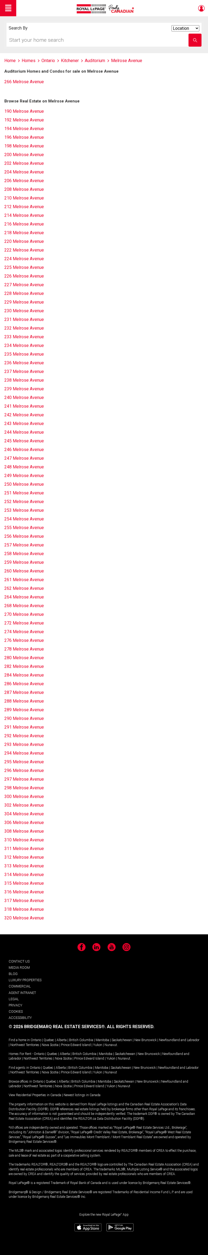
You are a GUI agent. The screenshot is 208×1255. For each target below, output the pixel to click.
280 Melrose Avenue (24, 657)
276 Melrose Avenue (24, 640)
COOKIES (16, 1011)
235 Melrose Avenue (24, 354)
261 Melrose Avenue (24, 579)
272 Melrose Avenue (24, 623)
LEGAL (14, 999)
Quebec (49, 1040)
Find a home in (19, 1040)
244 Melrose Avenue (24, 432)
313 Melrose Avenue (24, 865)
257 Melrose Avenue (24, 545)
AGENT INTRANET (22, 993)
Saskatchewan (122, 1040)
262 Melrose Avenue (24, 588)
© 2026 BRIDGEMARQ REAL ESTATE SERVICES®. (57, 1026)
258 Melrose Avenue (24, 553)
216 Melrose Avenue (24, 224)
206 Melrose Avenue (24, 180)
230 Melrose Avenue (24, 310)
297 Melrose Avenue (24, 779)
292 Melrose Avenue (24, 735)
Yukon (97, 1045)
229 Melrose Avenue (24, 302)
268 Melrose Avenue (24, 605)
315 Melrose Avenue (24, 883)
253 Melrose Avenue (24, 510)
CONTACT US (19, 961)
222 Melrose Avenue (24, 250)
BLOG (13, 974)
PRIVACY (15, 1005)
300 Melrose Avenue (24, 796)
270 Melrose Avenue (24, 614)
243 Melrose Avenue (24, 423)
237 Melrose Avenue (24, 371)
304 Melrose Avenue (24, 813)
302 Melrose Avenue (24, 805)
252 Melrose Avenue (24, 501)
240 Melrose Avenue (24, 397)
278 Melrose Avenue (24, 649)
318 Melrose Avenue (24, 909)
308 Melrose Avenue (24, 831)
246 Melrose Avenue (24, 449)
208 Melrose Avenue (24, 189)
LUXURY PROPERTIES (25, 980)
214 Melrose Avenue (24, 215)
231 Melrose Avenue (24, 319)
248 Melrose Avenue (24, 466)
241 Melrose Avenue (24, 406)
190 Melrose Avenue (24, 111)
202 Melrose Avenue (24, 163)
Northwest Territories (24, 1045)
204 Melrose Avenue (24, 172)
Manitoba (102, 1040)
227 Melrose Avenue (24, 284)
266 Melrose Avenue (24, 81)
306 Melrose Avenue (24, 822)
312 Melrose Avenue (24, 857)
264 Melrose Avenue (24, 597)
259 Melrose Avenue (24, 562)
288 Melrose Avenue (24, 701)
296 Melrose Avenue (24, 770)
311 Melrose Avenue (24, 848)
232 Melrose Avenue (24, 328)
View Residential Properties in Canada (35, 1095)
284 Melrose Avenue (24, 675)
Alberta (62, 1040)
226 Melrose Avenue (24, 276)
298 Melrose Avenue (24, 787)
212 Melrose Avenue (24, 206)
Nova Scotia (50, 1045)
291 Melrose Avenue (24, 727)
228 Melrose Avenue (24, 293)
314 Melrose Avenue (24, 874)
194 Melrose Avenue (24, 128)
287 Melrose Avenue (24, 692)
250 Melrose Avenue (24, 484)
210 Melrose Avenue (24, 198)
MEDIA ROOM (19, 968)
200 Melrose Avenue (24, 154)
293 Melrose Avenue (24, 744)
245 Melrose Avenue (24, 440)
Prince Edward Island (76, 1045)
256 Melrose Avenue (24, 536)
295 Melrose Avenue (24, 761)
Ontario (36, 1040)
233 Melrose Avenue (24, 336)
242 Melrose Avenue (24, 414)
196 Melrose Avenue (24, 137)
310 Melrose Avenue (24, 839)
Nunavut (111, 1045)
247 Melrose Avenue (24, 458)
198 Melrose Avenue (24, 146)
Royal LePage (106, 9)
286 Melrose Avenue (24, 683)
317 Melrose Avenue (24, 900)
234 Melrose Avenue (24, 345)
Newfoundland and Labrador (179, 1040)
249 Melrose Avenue (24, 475)
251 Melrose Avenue (24, 492)
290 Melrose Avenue (24, 718)
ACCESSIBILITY (20, 1018)
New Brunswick (145, 1040)
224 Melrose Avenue (24, 258)
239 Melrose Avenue (24, 388)
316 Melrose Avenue (24, 891)
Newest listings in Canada (82, 1095)
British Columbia (81, 1040)
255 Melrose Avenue (24, 527)
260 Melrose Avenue (24, 571)
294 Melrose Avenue (24, 753)
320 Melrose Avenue (24, 918)
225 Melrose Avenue (24, 267)
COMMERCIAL (20, 986)
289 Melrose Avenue (24, 709)
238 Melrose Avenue (24, 380)
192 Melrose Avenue (24, 120)
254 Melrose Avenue (24, 519)
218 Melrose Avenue (24, 232)
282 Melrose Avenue (24, 666)
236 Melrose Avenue (24, 362)
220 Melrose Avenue (24, 241)
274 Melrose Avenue (24, 631)
